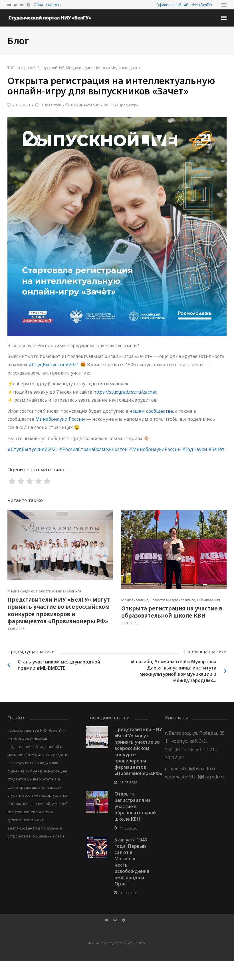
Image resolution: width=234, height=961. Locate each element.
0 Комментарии (85, 105)
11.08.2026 (129, 623)
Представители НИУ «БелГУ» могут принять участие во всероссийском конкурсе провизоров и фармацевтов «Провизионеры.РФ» (58, 610)
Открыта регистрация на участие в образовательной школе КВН (171, 612)
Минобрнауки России (60, 419)
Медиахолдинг (79, 67)
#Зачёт (216, 449)
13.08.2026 (15, 628)
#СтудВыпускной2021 (54, 364)
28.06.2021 (21, 105)
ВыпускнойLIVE (50, 67)
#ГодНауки (194, 449)
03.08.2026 (128, 892)
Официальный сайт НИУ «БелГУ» (184, 4)
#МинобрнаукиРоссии (155, 449)
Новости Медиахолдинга (117, 67)
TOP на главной (21, 67)
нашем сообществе (151, 411)
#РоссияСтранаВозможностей (93, 449)
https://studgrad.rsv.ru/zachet (125, 392)
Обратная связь (47, 4)
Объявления (208, 599)
